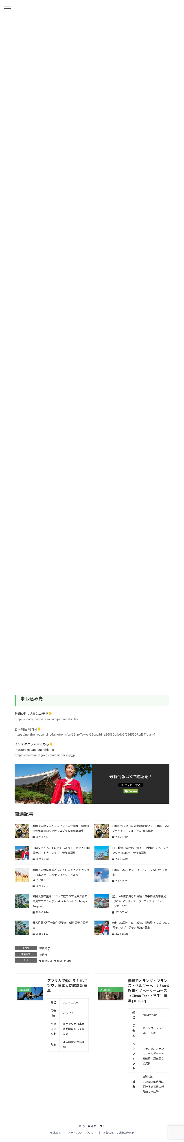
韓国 (59, 960)
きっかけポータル (93, 1126)
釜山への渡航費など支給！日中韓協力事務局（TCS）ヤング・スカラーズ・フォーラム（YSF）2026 (139, 901)
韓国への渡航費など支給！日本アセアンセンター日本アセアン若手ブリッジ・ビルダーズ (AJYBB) (61, 874)
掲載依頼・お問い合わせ (119, 1133)
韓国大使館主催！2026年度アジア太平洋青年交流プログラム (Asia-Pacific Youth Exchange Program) (60, 901)
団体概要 (55, 1133)
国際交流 (47, 960)
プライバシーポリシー (81, 1133)
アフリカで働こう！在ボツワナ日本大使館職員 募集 (67, 985)
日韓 (69, 960)
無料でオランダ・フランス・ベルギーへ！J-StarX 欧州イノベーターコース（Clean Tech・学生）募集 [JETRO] (148, 990)
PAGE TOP (175, 1104)
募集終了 (44, 948)
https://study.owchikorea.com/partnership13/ (46, 719)
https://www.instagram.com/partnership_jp (45, 755)
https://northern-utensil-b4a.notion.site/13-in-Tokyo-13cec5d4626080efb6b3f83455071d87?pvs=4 (85, 734)
